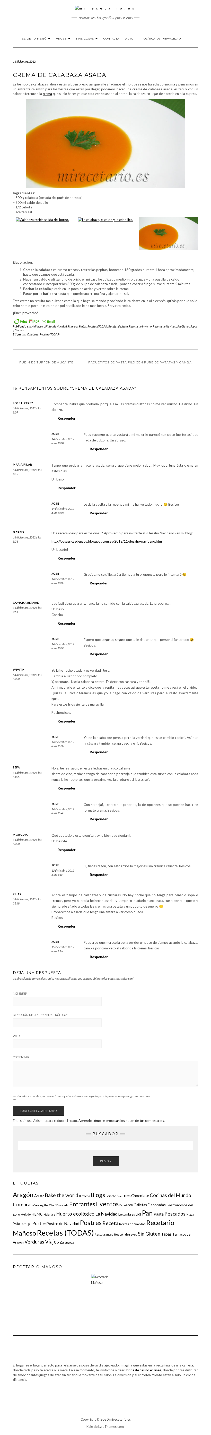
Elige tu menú (35, 38)
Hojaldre (49, 1214)
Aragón (23, 1194)
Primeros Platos (77, 326)
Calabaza (33, 334)
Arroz (39, 1195)
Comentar (21, 1057)
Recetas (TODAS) (97, 326)
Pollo (16, 1224)
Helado (26, 1214)
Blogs (98, 1194)
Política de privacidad (161, 38)
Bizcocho (84, 1196)
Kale (89, 1426)
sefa (16, 767)
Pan (147, 1213)
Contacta (111, 38)
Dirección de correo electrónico (40, 1015)
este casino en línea (147, 1370)
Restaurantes (104, 1234)
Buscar (105, 1161)
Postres (91, 1222)
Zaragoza (67, 1242)
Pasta (159, 1214)
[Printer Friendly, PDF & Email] (35, 320)
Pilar (17, 894)
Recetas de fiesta (118, 326)
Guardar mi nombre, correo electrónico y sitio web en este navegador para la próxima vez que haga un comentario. (84, 1096)
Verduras (34, 1242)
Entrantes (82, 1204)
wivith (18, 669)
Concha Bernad (26, 602)
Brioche (111, 1196)
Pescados (175, 1214)
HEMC (37, 1214)
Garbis (18, 532)
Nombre (20, 993)
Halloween (37, 326)
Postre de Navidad (62, 1223)
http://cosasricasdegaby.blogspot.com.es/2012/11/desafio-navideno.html (107, 541)
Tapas (166, 1233)
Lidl (138, 1214)
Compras (23, 1204)
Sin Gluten (183, 326)
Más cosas (85, 38)
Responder (67, 418)
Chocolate (140, 1195)
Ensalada (62, 1205)
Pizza (190, 1214)
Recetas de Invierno (140, 326)
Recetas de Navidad (164, 326)
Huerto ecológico (75, 1214)
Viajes (62, 38)
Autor (130, 38)
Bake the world (61, 1195)
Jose (55, 433)
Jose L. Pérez (23, 403)
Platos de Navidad (56, 326)
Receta (110, 1223)
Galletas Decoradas (150, 1205)
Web (16, 1036)
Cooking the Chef (44, 1205)
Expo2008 (126, 1205)
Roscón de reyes (125, 1234)
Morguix (20, 834)
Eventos (107, 1204)
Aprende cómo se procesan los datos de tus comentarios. (121, 1121)
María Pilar (22, 464)
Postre (39, 1223)
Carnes (123, 1195)
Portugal (26, 1224)
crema (47, 94)
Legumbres (126, 1214)
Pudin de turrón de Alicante (46, 362)
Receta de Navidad (132, 1224)
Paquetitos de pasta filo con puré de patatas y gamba (140, 362)
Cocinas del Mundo (170, 1195)
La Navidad (106, 1214)
